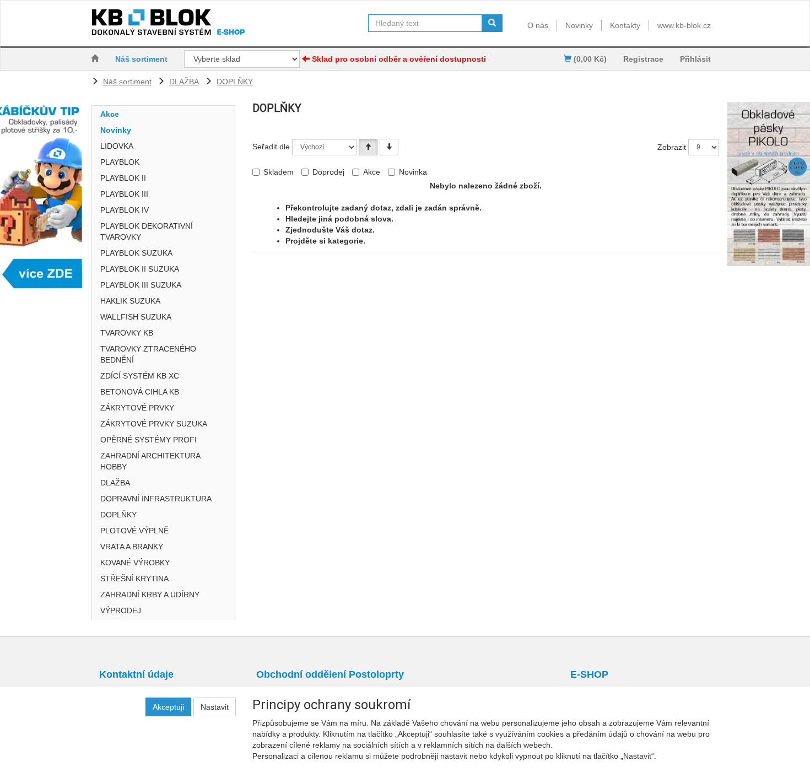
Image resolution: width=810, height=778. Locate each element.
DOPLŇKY (235, 81)
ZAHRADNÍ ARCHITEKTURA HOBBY (150, 461)
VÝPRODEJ (120, 610)
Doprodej (328, 172)
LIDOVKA (116, 146)
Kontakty (625, 25)
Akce (109, 114)
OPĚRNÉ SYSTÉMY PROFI (148, 439)
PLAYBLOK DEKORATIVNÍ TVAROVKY (146, 231)
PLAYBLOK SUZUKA (136, 252)
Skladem (278, 172)
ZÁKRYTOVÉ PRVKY (137, 407)
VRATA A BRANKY (131, 546)
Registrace (643, 59)
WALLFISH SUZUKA (135, 316)
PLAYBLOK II (123, 178)
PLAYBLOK (119, 162)
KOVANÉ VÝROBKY (135, 562)
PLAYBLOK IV (124, 210)
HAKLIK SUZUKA (130, 300)
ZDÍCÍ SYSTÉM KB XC (139, 375)
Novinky (579, 25)
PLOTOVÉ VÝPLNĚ (134, 530)
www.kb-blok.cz (684, 25)
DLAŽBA (184, 81)
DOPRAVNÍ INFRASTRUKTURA (156, 498)
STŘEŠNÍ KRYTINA (134, 578)
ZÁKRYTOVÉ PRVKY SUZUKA (153, 423)
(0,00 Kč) (589, 59)
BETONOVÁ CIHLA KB (139, 391)
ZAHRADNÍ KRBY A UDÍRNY (149, 594)
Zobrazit (671, 147)
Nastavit (215, 707)
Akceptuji (168, 707)
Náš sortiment (141, 59)
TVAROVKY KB (126, 332)
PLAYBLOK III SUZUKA (140, 284)
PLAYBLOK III (124, 194)
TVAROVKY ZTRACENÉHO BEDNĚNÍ (148, 354)
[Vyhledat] (492, 23)
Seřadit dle (271, 146)
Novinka (413, 172)
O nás (537, 25)
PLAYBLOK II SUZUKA (139, 268)
